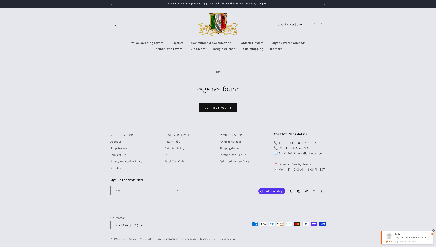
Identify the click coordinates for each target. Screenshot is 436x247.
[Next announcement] (325, 4)
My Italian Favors (127, 239)
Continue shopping (218, 107)
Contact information (168, 238)
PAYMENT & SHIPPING (232, 135)
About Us (116, 141)
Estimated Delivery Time (234, 161)
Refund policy (189, 238)
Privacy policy (146, 238)
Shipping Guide (229, 148)
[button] (114, 24)
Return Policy (173, 141)
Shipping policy (228, 238)
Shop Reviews (119, 148)
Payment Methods (230, 141)
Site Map (115, 168)
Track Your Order (175, 161)
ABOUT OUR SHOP (121, 135)
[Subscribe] (176, 190)
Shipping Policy (174, 148)
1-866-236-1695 (306, 143)
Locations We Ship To (232, 155)
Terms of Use (118, 155)
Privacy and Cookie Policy (126, 161)
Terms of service (208, 238)
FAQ (167, 155)
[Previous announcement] (111, 4)
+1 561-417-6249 (297, 148)
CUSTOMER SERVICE (177, 135)
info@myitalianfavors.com (306, 153)
